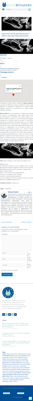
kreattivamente (27, 397)
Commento (5, 234)
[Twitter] (31, 192)
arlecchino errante (26, 354)
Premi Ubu (23, 366)
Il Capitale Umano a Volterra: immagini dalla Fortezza (16, 334)
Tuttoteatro (5, 379)
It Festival (22, 364)
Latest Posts (8, 188)
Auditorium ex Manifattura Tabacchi (9, 68)
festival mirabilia (15, 360)
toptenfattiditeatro (25, 378)
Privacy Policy (6, 393)
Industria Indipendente (14, 364)
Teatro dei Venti (18, 374)
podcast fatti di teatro (14, 366)
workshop (4, 77)
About (2, 188)
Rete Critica (9, 369)
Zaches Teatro (13, 381)
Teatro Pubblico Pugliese (12, 378)
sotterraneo (10, 372)
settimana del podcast (20, 371)
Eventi (7, 90)
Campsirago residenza (8, 357)
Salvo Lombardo (9, 371)
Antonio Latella (17, 354)
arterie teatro (17, 355)
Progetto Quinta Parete (17, 367)
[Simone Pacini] (4, 194)
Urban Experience (14, 379)
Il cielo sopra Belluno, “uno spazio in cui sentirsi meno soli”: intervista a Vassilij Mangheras (16, 342)
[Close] (20, 86)
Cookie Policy (20, 393)
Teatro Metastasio (19, 376)
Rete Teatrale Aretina (19, 369)
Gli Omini (22, 360)
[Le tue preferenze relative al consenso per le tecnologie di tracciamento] (30, 398)
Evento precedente (6, 222)
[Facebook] (29, 192)
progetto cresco (6, 367)
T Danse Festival (26, 372)
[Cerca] (29, 9)
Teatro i (12, 376)
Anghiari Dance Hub (7, 354)
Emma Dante (18, 359)
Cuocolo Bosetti (18, 357)
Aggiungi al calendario (10, 61)
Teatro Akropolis (7, 374)
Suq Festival (17, 372)
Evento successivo (27, 222)
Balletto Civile (26, 355)
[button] (3, 9)
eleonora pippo (11, 359)
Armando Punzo (8, 355)
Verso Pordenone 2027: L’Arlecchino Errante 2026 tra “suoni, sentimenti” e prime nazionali (15, 325)
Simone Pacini (13, 192)
